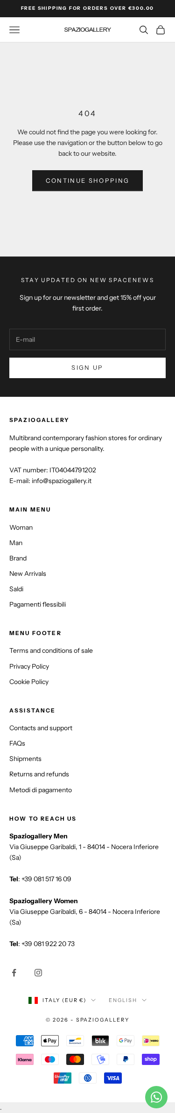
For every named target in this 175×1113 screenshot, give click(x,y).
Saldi (16, 589)
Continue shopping (88, 180)
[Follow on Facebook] (14, 972)
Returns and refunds (39, 774)
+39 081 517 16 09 (46, 879)
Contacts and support (40, 728)
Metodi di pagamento (40, 790)
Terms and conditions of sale (51, 650)
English (123, 1000)
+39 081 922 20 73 (48, 944)
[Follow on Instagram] (38, 972)
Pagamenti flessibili (37, 604)
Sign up (87, 367)
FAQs (17, 743)
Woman (21, 527)
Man (15, 543)
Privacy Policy (29, 666)
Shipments (25, 758)
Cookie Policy (29, 681)
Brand (18, 558)
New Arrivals (27, 573)
